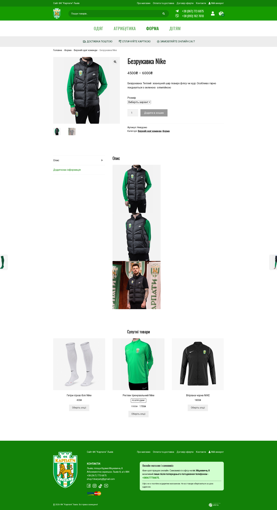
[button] (115, 61)
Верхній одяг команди (85, 50)
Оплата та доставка (163, 3)
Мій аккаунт (217, 3)
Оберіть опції (79, 407)
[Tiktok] (100, 486)
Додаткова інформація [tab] (67, 169)
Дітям (175, 28)
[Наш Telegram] (177, 11)
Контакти (201, 3)
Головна (57, 50)
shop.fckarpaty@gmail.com (101, 479)
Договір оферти (185, 3)
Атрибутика (125, 28)
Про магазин (143, 3)
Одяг (98, 28)
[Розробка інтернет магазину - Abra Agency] (216, 504)
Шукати (164, 14)
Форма (152, 28)
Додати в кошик (154, 112)
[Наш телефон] (177, 16)
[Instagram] (95, 486)
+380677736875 (150, 477)
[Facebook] (89, 486)
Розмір (131, 97)
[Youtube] (106, 486)
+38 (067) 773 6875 (193, 11)
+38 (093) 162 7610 (193, 16)
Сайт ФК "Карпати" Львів (66, 3)
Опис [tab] (56, 160)
